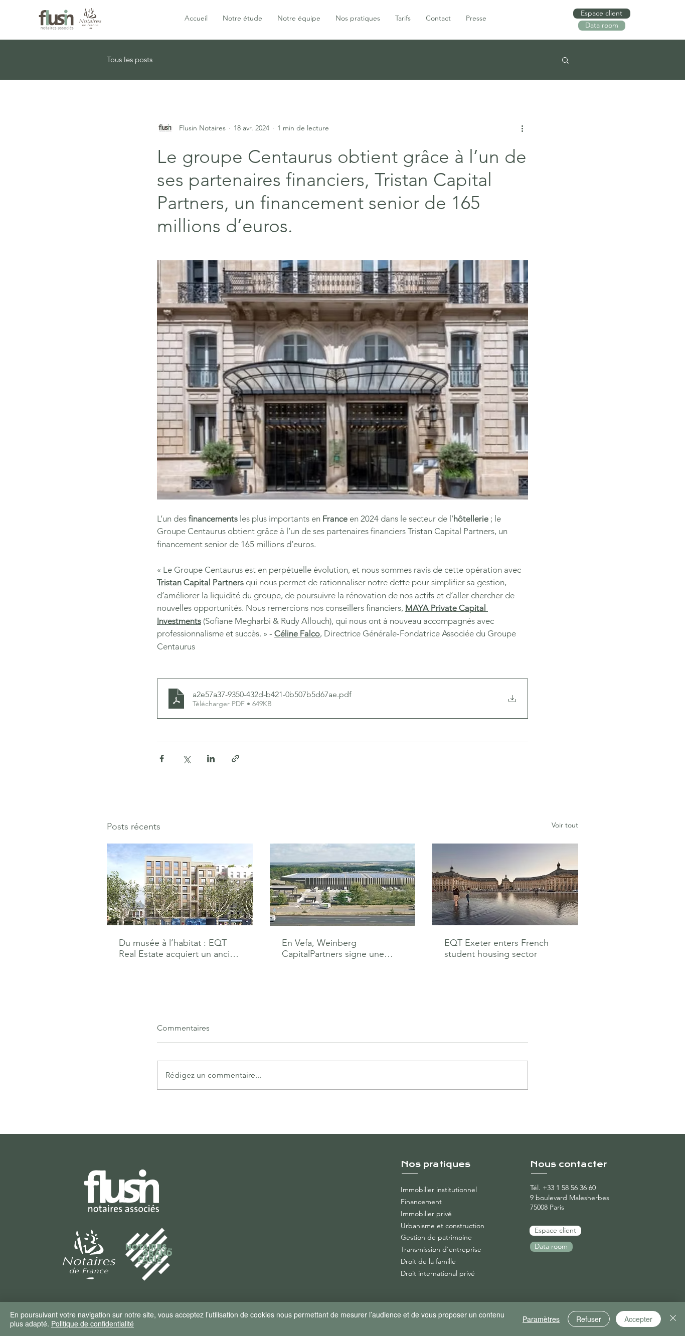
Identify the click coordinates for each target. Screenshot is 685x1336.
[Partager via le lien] (235, 758)
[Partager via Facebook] (161, 758)
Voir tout (565, 824)
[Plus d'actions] (522, 128)
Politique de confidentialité (92, 1323)
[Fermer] (673, 1319)
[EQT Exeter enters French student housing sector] (505, 884)
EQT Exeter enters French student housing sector (496, 948)
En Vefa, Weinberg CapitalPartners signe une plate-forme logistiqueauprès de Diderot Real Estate (340, 948)
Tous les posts (129, 59)
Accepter (638, 1319)
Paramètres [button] (541, 1319)
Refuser (588, 1319)
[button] (565, 60)
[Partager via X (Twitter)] (186, 758)
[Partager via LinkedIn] (211, 758)
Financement (421, 1201)
